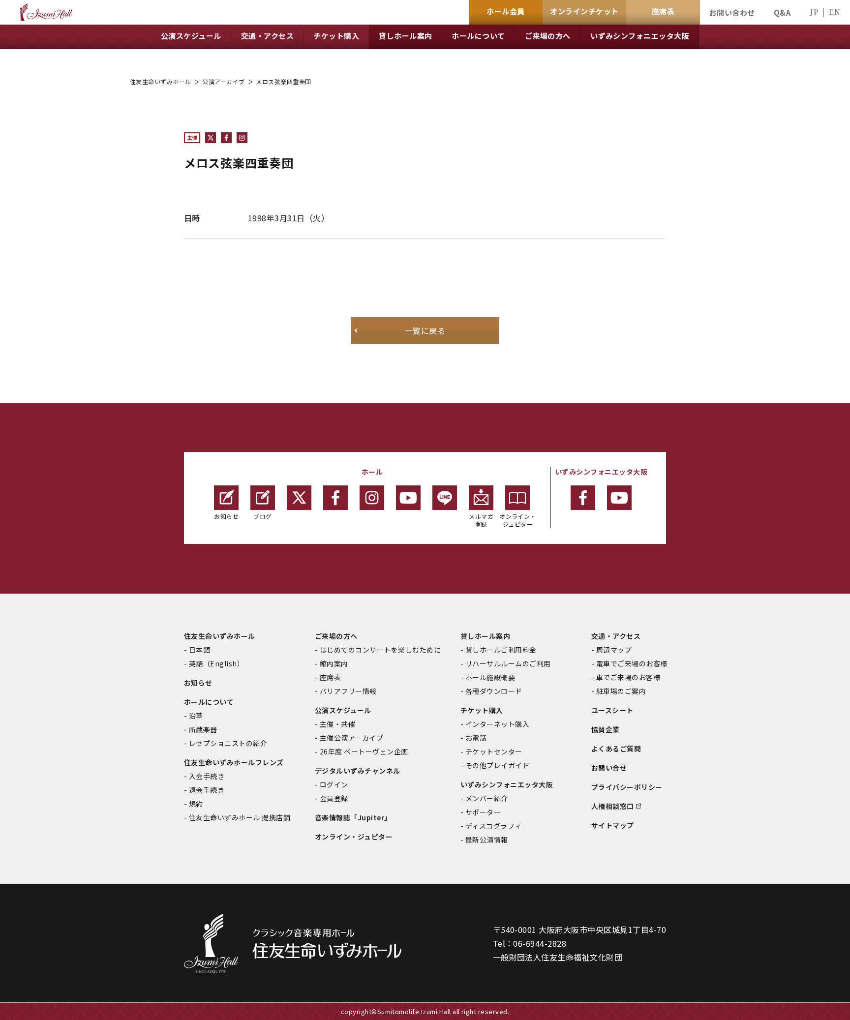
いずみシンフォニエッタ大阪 (506, 784)
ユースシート (612, 710)
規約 (196, 804)
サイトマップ (612, 825)
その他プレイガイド (497, 765)
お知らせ (226, 516)
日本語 (199, 650)
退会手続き (206, 790)
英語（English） (216, 663)
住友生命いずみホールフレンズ (234, 762)
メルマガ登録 (481, 520)
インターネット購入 (497, 724)
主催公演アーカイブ (351, 738)
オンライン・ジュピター (517, 520)
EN (834, 11)
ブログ (262, 516)
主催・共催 (337, 724)
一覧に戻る (425, 330)
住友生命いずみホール (160, 81)
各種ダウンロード (493, 691)
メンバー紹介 (486, 798)
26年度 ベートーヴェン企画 (364, 751)
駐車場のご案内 (621, 691)
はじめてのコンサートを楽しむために (380, 650)
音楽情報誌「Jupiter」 (353, 817)
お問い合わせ (732, 12)
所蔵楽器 (203, 729)
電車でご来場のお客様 (632, 663)
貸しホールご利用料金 (501, 650)
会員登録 (334, 798)
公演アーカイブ (223, 81)
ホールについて (209, 702)
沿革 (196, 715)
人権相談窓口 (612, 806)
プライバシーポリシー (627, 787)
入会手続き (206, 776)
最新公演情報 (486, 839)
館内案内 (334, 663)
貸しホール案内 (485, 636)
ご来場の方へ (336, 636)
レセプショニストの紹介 (228, 743)
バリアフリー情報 (348, 691)
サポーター (483, 812)
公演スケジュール (343, 710)
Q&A (782, 12)
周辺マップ (614, 650)
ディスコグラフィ (493, 826)
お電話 (475, 738)
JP (814, 11)
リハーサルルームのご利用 (508, 663)
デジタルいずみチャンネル (357, 771)
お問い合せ (609, 768)
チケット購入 (481, 710)
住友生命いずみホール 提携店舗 (239, 817)
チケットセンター (493, 751)
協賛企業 (605, 729)
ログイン (334, 784)
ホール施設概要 (490, 677)
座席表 (330, 677)
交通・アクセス (615, 636)
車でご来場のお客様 (628, 677)
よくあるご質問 (616, 748)
